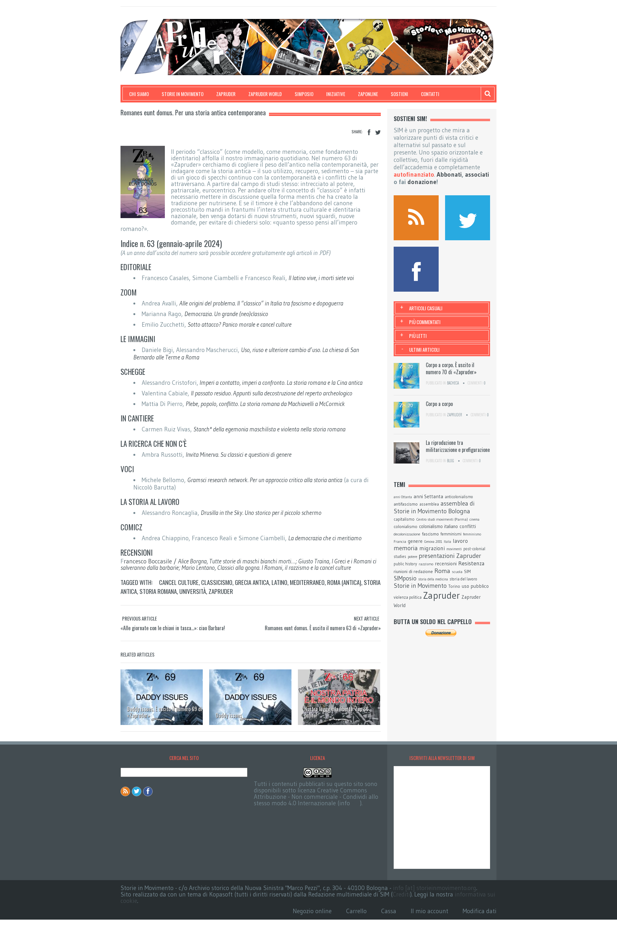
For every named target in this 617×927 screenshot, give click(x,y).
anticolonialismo (459, 496)
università (192, 591)
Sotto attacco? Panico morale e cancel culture (239, 324)
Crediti (401, 894)
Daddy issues (229, 715)
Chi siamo (139, 93)
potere (412, 556)
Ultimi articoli (424, 349)
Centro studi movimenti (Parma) (442, 519)
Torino (454, 586)
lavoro (460, 541)
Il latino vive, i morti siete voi (321, 278)
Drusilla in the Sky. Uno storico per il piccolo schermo (261, 512)
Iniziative (335, 93)
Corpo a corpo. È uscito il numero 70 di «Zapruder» (451, 368)
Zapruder (226, 93)
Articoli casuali (426, 308)
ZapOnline (368, 93)
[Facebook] (369, 132)
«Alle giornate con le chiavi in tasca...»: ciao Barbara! (173, 628)
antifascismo (406, 504)
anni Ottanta (403, 497)
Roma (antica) (344, 582)
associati (477, 174)
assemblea (429, 504)
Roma (442, 571)
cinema (474, 519)
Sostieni (399, 93)
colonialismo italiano (438, 526)
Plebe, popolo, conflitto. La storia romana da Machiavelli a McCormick (265, 404)
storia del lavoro (463, 579)
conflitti (468, 526)
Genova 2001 (433, 542)
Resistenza (471, 563)
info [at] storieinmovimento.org (434, 888)
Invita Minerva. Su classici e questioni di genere (238, 454)
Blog (450, 460)
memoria (406, 548)
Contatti (430, 93)
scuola (457, 571)
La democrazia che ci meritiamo (325, 538)
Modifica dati (479, 911)
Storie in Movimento (182, 93)
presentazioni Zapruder (450, 556)
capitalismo (404, 519)
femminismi (451, 533)
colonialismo (405, 526)
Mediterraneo (307, 582)
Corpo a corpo (439, 404)
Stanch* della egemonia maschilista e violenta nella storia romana (269, 429)
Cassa (388, 911)
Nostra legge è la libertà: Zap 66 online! (336, 712)
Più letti (418, 335)
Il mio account (429, 911)
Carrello (356, 911)
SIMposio (304, 93)
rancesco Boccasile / (248, 564)
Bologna (459, 511)
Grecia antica (252, 582)
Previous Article (139, 618)
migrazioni (432, 548)
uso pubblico (475, 586)
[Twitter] (378, 132)
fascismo (430, 534)
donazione (421, 182)
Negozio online (312, 911)
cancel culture (179, 582)
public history (405, 563)
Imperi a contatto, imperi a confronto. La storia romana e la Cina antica (281, 382)
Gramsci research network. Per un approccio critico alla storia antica (264, 480)
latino (279, 582)
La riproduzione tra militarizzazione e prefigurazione (458, 446)
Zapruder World (265, 93)
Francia (400, 541)
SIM (467, 571)
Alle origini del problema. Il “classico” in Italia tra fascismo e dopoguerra (261, 303)
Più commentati (425, 321)
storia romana (158, 591)
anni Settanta (428, 496)
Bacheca (453, 382)
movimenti (454, 549)
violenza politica (408, 597)
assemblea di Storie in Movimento (434, 507)
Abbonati (449, 174)
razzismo (426, 564)
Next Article (366, 618)
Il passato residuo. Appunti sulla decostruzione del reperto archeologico (271, 393)
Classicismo (216, 582)
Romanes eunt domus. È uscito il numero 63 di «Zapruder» (323, 628)
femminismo (472, 534)
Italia (447, 542)
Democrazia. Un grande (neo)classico (226, 314)
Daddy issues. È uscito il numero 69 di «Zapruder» (164, 712)
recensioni (446, 564)
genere (415, 541)
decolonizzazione (407, 534)
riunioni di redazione (413, 571)
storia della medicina (433, 579)
